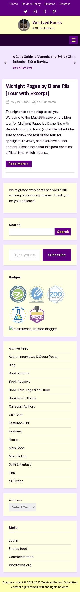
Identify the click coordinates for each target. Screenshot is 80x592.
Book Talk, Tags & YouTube (29, 390)
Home (14, 4)
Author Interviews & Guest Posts (33, 356)
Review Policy (31, 4)
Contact (65, 4)
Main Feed (16, 448)
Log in (13, 540)
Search (14, 225)
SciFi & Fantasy (20, 464)
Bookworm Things (22, 398)
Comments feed (21, 557)
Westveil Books (47, 22)
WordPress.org (20, 565)
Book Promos (19, 373)
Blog (12, 365)
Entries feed (18, 548)
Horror (13, 440)
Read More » (20, 164)
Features (15, 431)
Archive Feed (18, 348)
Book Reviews (22, 67)
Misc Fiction (17, 456)
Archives (15, 500)
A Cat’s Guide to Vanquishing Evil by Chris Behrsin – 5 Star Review (44, 59)
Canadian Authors (22, 406)
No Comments (46, 102)
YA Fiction (16, 481)
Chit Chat (15, 415)
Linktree (50, 4)
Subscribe (57, 255)
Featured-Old (19, 423)
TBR (12, 473)
